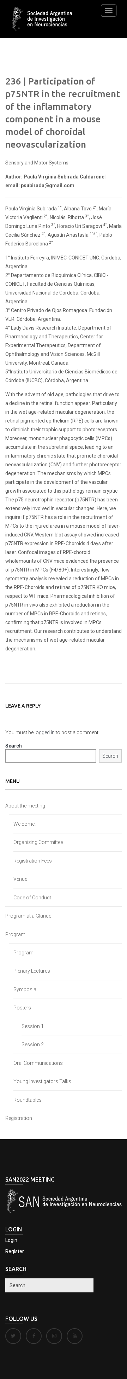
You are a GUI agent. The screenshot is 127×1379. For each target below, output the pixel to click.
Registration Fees (32, 861)
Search (13, 746)
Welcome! (24, 824)
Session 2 (33, 1044)
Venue (20, 879)
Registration (18, 1118)
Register (14, 1251)
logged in (45, 732)
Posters (22, 1007)
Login (11, 1240)
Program (15, 934)
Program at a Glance (28, 916)
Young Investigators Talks (42, 1081)
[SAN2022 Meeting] (43, 19)
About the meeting (25, 806)
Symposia (24, 989)
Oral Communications (38, 1063)
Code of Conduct (32, 897)
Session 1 (33, 1026)
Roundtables (27, 1100)
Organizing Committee (38, 842)
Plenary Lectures (31, 971)
